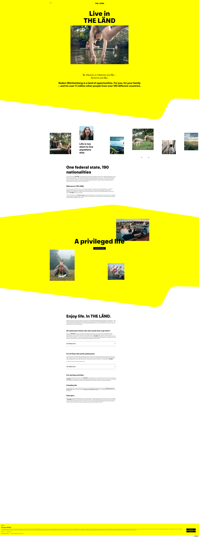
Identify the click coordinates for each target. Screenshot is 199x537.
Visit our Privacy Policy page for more (17, 533)
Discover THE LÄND (138, 492)
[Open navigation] (51, 2)
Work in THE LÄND (138, 447)
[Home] (99, 3)
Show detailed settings (5, 533)
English (2, 525)
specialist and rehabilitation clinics (91, 389)
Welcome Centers (81, 195)
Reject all (191, 531)
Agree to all (191, 529)
